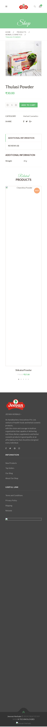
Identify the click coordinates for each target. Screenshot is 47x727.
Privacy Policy (11, 500)
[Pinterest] (15, 448)
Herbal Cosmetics (13, 35)
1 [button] (18, 379)
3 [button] (23, 379)
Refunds (8, 510)
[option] (23, 281)
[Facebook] (6, 448)
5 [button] (28, 379)
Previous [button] (2, 283)
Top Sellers (9, 468)
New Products (11, 463)
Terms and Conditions (14, 495)
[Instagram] (19, 448)
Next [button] (45, 283)
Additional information (21, 138)
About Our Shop (11, 478)
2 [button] (21, 379)
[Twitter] (10, 448)
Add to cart (28, 105)
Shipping (8, 505)
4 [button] (26, 379)
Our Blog (9, 473)
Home (7, 32)
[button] (37, 45)
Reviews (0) (13, 145)
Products (21, 32)
